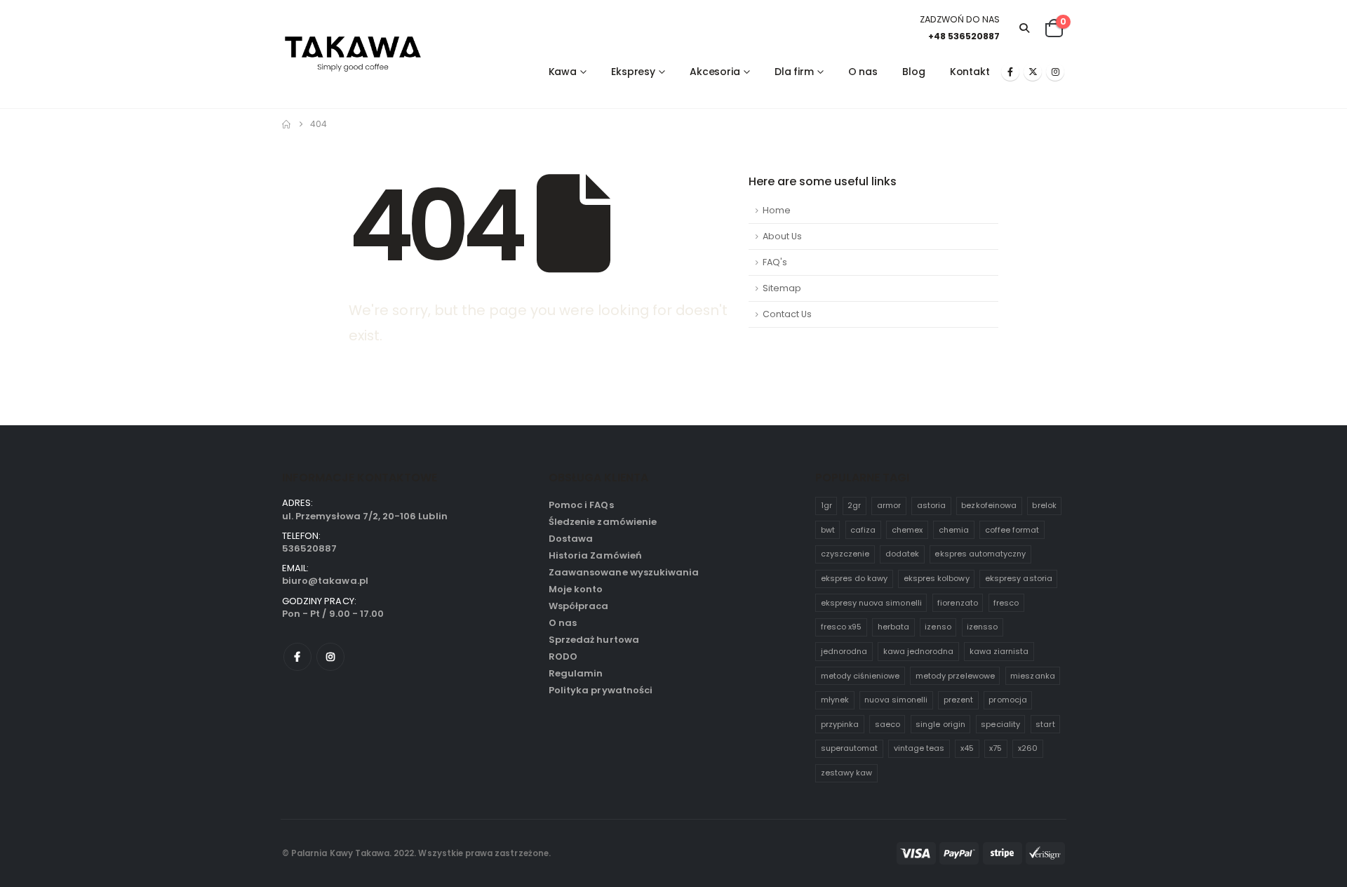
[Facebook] (1010, 71)
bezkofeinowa (989, 505)
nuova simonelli (895, 699)
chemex (907, 529)
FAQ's (775, 262)
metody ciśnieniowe (860, 675)
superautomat (849, 748)
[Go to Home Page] (286, 124)
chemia (954, 529)
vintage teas (919, 748)
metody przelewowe (955, 675)
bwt (828, 529)
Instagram (330, 657)
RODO (563, 656)
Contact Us (787, 314)
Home (777, 210)
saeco (887, 724)
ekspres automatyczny (980, 553)
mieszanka (1032, 675)
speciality (1000, 724)
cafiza (863, 529)
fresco (1006, 602)
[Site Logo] (353, 54)
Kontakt (970, 72)
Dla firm (794, 72)
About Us (782, 236)
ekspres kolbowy (937, 578)
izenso (938, 626)
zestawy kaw (847, 772)
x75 (995, 748)
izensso (982, 626)
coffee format (1012, 529)
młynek (835, 699)
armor (889, 505)
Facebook (297, 657)
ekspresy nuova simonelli (871, 602)
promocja (1007, 699)
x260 (1028, 748)
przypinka (840, 724)
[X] (1033, 71)
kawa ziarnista (999, 651)
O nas (863, 72)
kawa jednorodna (918, 651)
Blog (913, 72)
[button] (1024, 28)
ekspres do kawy (854, 578)
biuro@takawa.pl (325, 580)
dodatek (902, 553)
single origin (940, 724)
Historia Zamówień (595, 555)
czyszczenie (845, 553)
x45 (967, 748)
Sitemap (782, 288)
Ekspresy (633, 72)
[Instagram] (1055, 71)
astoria (931, 505)
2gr (854, 505)
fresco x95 (841, 626)
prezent (958, 699)
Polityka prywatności (600, 690)
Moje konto (576, 589)
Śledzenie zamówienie (603, 521)
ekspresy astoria (1018, 578)
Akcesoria (715, 72)
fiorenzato (957, 602)
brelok (1044, 505)
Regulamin (576, 673)
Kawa (563, 72)
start (1045, 724)
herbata (893, 626)
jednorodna (844, 651)
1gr (826, 505)
